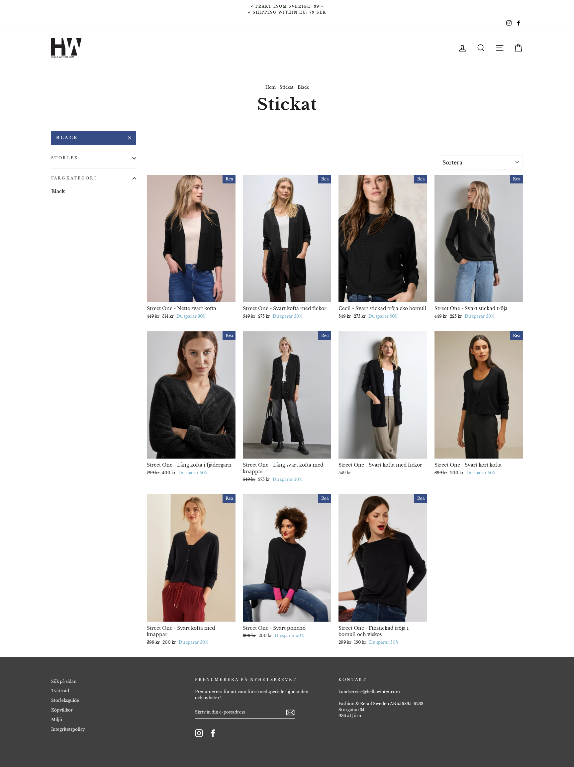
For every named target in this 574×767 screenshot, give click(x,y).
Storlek (64, 158)
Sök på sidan (63, 681)
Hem (270, 87)
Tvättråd (60, 690)
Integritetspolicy (68, 729)
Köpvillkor (62, 710)
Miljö (56, 719)
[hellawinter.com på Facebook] (213, 733)
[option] (287, 9)
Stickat (287, 87)
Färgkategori (74, 178)
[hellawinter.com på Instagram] (199, 733)
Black (67, 137)
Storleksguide (65, 700)
